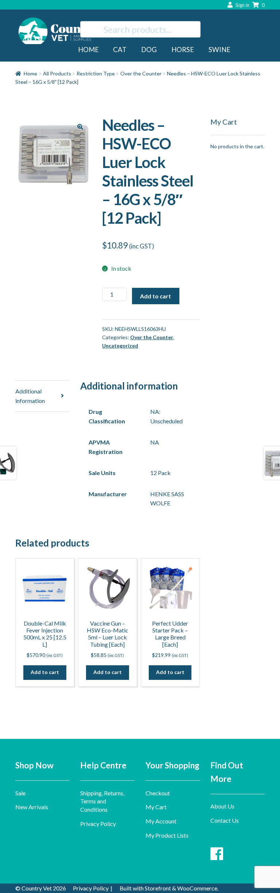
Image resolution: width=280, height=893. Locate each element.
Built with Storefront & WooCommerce (168, 888)
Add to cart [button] (45, 672)
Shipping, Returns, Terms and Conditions (102, 801)
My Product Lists (166, 835)
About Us (222, 806)
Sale (20, 793)
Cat (120, 50)
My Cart (156, 806)
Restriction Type (96, 73)
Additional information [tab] (30, 396)
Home (88, 50)
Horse (182, 50)
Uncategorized (120, 345)
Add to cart (155, 296)
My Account (160, 821)
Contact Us (224, 820)
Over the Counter (141, 73)
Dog (149, 50)
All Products (57, 73)
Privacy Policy (98, 823)
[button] (80, 127)
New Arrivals (31, 806)
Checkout (157, 793)
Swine (219, 50)
